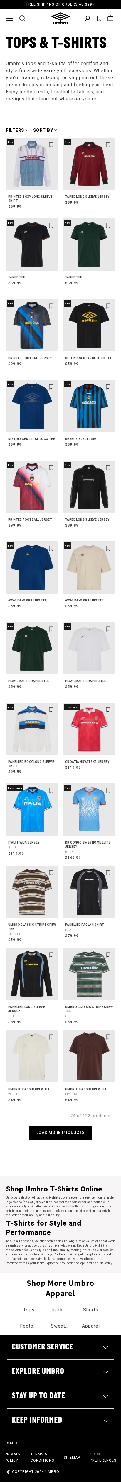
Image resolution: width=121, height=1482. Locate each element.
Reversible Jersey (81, 438)
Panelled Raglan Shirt (84, 927)
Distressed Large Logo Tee (88, 358)
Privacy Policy (13, 1457)
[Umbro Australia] (60, 18)
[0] (99, 18)
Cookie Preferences (103, 1457)
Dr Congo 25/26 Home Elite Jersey (87, 847)
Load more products (60, 1132)
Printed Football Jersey (30, 358)
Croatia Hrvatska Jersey (87, 761)
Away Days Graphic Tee (27, 600)
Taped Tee (16, 277)
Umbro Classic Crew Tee (29, 1091)
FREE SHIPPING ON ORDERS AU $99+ (60, 4)
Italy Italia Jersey (24, 845)
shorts (108, 1254)
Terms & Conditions (42, 1457)
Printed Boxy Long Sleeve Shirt (30, 198)
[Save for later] (51, 145)
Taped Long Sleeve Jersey (87, 196)
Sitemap (72, 1457)
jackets (17, 1258)
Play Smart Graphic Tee (28, 681)
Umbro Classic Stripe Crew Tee (32, 929)
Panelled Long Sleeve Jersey (26, 1011)
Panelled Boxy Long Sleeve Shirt (31, 764)
